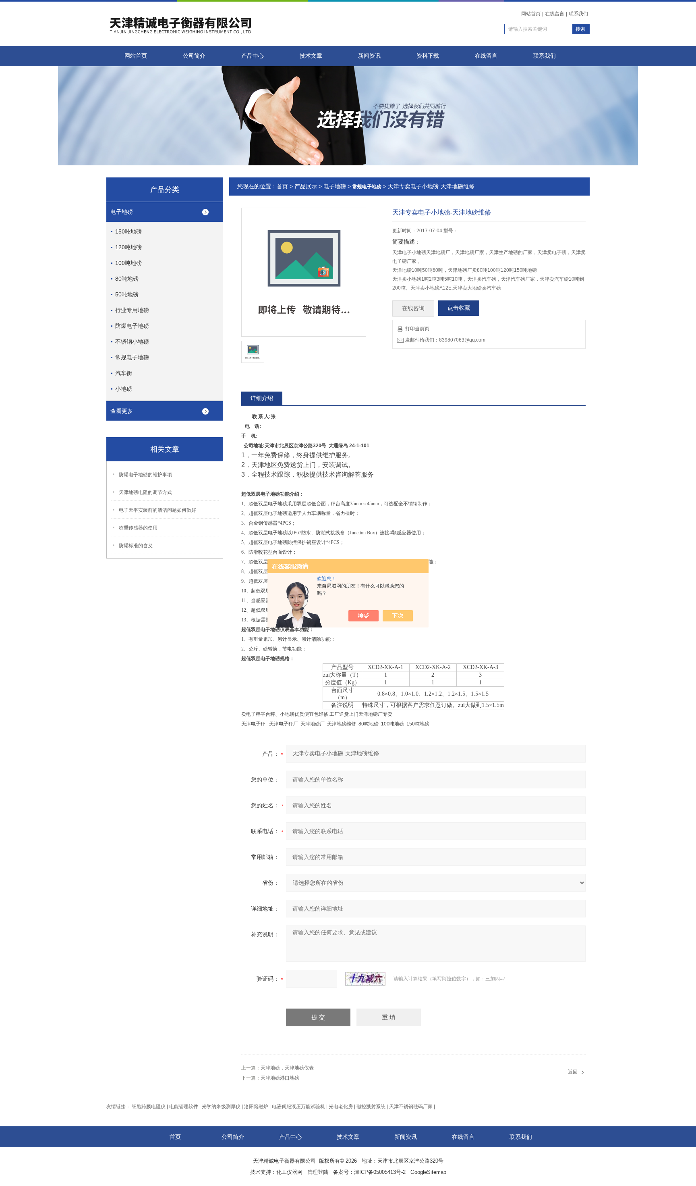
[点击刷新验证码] (365, 979)
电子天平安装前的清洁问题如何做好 (157, 510)
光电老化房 (341, 1106)
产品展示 (305, 186)
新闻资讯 (369, 56)
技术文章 (311, 56)
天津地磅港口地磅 (280, 1078)
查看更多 (121, 411)
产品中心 (252, 56)
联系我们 (578, 14)
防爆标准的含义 (136, 545)
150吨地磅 (128, 231)
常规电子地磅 (132, 357)
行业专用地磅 (132, 310)
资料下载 (427, 56)
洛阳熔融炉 (256, 1106)
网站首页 (531, 14)
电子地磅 (121, 211)
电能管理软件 (183, 1106)
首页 (282, 186)
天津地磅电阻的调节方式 (145, 492)
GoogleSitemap (428, 1172)
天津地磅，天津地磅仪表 (287, 1068)
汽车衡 (123, 373)
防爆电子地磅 (132, 326)
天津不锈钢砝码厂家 (411, 1106)
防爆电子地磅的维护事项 (145, 474)
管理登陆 (317, 1172)
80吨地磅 (127, 278)
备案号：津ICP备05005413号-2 (369, 1172)
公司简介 (194, 56)
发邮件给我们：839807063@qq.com (445, 340)
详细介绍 (262, 398)
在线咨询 (413, 308)
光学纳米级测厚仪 (221, 1106)
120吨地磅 (128, 247)
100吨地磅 (128, 263)
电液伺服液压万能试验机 (298, 1106)
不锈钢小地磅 (132, 341)
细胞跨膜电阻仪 (149, 1106)
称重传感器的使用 (138, 528)
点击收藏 (458, 308)
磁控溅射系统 (370, 1106)
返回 (573, 1072)
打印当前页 (417, 328)
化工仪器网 (289, 1172)
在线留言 (554, 14)
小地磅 (123, 389)
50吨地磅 (127, 294)
